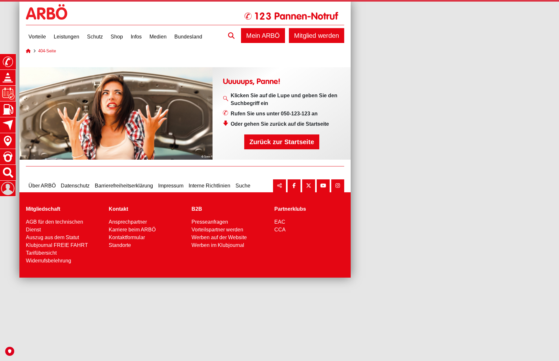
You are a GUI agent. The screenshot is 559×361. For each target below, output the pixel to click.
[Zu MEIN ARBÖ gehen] (8, 188)
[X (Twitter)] (308, 185)
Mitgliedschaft (43, 209)
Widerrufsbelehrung (48, 260)
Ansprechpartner (128, 222)
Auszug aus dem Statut (52, 237)
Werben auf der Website (219, 237)
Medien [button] (158, 36)
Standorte (120, 245)
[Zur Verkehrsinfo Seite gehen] (8, 77)
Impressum (170, 185)
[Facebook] (294, 185)
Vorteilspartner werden (217, 229)
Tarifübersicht (41, 253)
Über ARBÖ (42, 185)
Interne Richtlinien (209, 185)
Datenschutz (75, 185)
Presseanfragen (210, 222)
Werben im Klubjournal (218, 245)
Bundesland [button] (188, 36)
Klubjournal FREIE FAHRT (57, 245)
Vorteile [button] (37, 36)
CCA (280, 229)
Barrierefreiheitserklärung (124, 185)
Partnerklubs (290, 209)
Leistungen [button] (66, 36)
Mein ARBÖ (263, 35)
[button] (231, 35)
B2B (197, 209)
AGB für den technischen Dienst (54, 225)
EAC (279, 222)
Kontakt (118, 209)
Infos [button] (136, 36)
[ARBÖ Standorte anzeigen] (8, 141)
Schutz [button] (95, 36)
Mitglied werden (316, 35)
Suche (243, 185)
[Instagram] (337, 185)
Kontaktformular (127, 237)
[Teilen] (279, 185)
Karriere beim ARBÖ (132, 229)
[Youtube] (323, 185)
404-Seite (47, 50)
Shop (117, 36)
